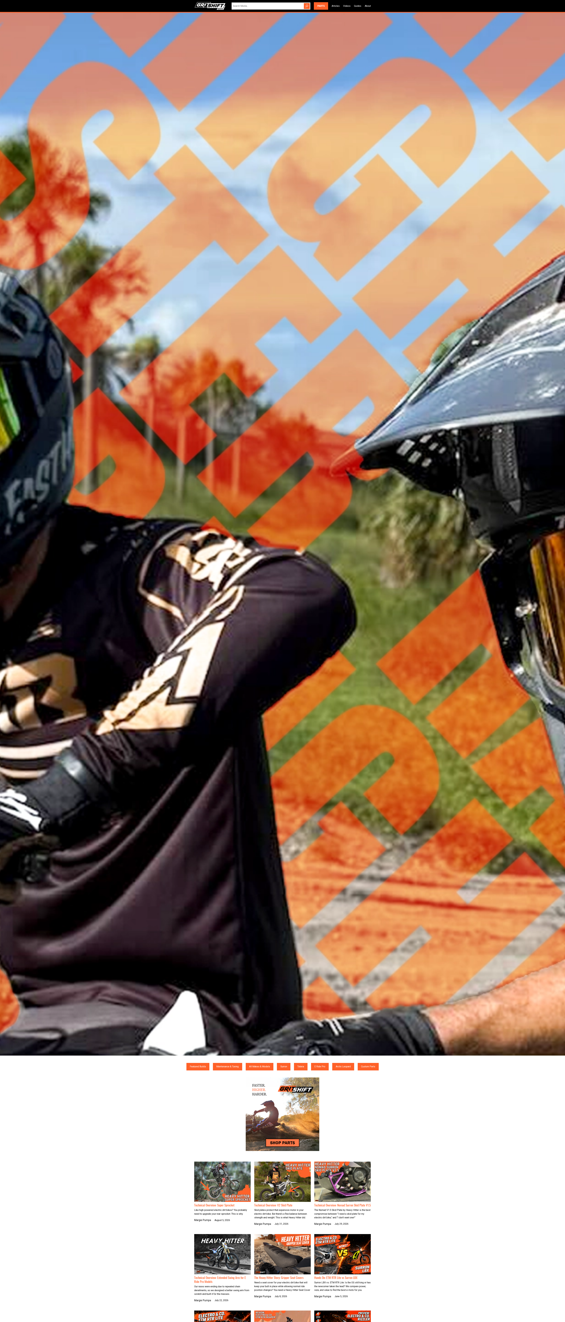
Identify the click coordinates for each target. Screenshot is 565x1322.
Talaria (300, 1066)
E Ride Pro (319, 1066)
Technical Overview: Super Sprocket (214, 1205)
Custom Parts (368, 1066)
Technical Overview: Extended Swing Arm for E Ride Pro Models (220, 1279)
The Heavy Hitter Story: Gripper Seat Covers (279, 1278)
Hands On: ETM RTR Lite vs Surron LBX (335, 1278)
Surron (283, 1066)
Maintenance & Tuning (227, 1066)
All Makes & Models (259, 1066)
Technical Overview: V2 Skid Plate (273, 1205)
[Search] (307, 6)
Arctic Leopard (343, 1066)
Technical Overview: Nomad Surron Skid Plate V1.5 (342, 1205)
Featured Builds (198, 1066)
